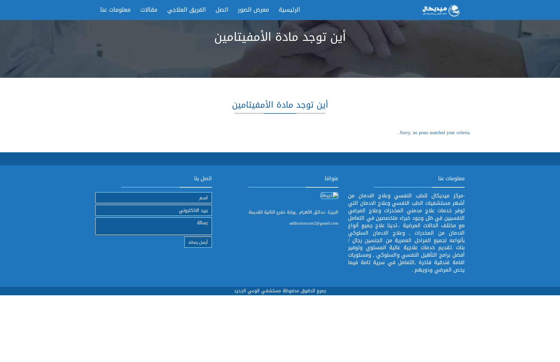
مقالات (149, 9)
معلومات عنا (115, 9)
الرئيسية (289, 9)
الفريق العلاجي (186, 9)
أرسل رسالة (198, 242)
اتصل (222, 9)
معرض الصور (253, 9)
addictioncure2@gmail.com (313, 223)
